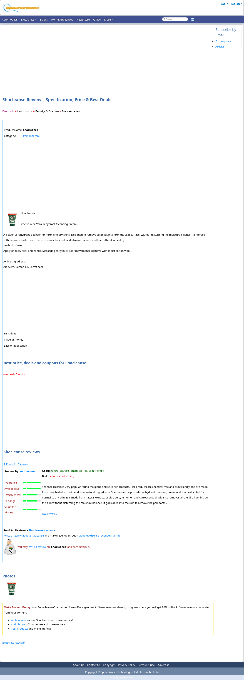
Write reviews (19, 620)
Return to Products (13, 643)
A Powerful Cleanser (16, 464)
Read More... (50, 513)
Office (97, 19)
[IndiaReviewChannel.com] (21, 13)
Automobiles (10, 19)
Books (44, 19)
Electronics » (28, 19)
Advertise (163, 665)
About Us (78, 665)
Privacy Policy (126, 665)
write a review (37, 547)
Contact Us (93, 665)
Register (236, 4)
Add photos (18, 624)
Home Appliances (62, 19)
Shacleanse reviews (42, 530)
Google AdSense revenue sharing (99, 535)
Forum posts (223, 41)
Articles (220, 46)
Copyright (109, 665)
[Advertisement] (107, 55)
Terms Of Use (146, 665)
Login (224, 4)
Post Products (19, 628)
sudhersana (28, 471)
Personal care (31, 136)
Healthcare (83, 19)
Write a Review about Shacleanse (23, 535)
